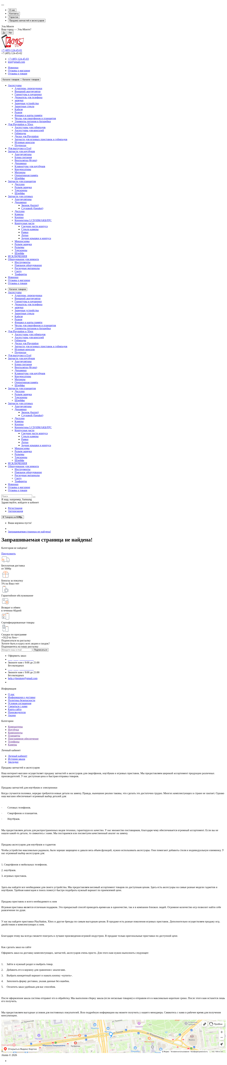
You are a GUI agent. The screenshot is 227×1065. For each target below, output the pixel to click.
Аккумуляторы (23, 154)
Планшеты (14, 735)
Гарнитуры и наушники (28, 94)
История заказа (16, 759)
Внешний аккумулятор (28, 91)
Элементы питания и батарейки (33, 121)
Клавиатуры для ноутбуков (30, 166)
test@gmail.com (16, 61)
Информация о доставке (21, 697)
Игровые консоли (25, 142)
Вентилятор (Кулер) (26, 160)
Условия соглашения (19, 703)
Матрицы (20, 172)
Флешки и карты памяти (28, 115)
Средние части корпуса (34, 226)
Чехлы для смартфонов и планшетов (35, 118)
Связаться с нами (17, 706)
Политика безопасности (21, 700)
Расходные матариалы (27, 268)
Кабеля (19, 109)
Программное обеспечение (23, 738)
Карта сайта (14, 709)
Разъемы (19, 247)
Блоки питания (23, 157)
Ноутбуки (13, 729)
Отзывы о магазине (19, 70)
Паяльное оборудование (28, 265)
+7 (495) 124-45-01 (11, 50)
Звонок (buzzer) (30, 205)
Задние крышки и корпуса (36, 238)
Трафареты (21, 274)
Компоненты (15, 732)
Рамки (24, 232)
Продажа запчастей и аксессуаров (26, 20)
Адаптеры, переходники (28, 88)
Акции (12, 715)
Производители (17, 712)
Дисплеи (20, 184)
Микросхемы (22, 241)
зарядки (19, 100)
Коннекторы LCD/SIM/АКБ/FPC (33, 220)
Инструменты (22, 262)
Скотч (18, 271)
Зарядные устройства (27, 103)
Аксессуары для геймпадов (30, 127)
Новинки (13, 67)
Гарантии (13, 17)
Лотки (24, 235)
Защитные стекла (24, 106)
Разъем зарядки (23, 187)
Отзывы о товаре (17, 73)
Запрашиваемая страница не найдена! (29, 531)
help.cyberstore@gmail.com (22, 678)
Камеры (19, 214)
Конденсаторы (23, 169)
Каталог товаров (17, 289)
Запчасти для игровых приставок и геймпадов (41, 139)
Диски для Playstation (27, 136)
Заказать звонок (19, 682)
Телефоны (13, 741)
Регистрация (15, 508)
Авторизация (15, 511)
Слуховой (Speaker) (32, 208)
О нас (12, 10)
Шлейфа (19, 253)
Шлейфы (20, 178)
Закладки (13, 762)
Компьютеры (15, 726)
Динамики (21, 163)
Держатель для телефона (28, 97)
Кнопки (19, 217)
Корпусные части (24, 223)
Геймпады (20, 133)
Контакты (14, 13)
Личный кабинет (17, 756)
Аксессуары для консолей (29, 130)
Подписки (20, 145)
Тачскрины (21, 190)
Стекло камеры (30, 229)
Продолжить (8, 553)
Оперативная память (26, 175)
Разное (18, 112)
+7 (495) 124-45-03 (18, 58)
